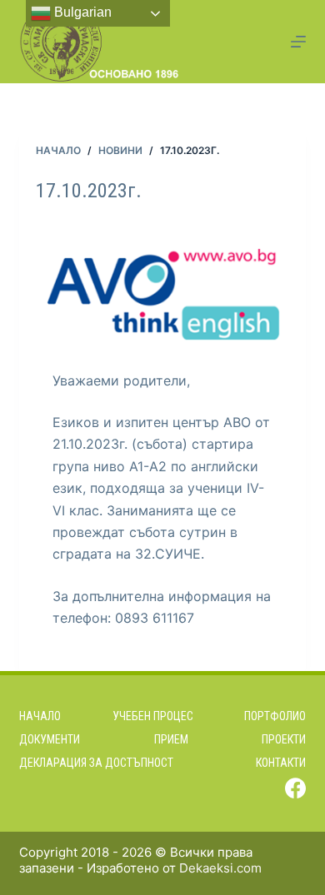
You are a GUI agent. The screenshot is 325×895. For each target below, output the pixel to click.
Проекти (284, 739)
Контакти (281, 762)
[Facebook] (295, 788)
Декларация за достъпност (96, 762)
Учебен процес (152, 716)
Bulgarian (81, 12)
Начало (40, 716)
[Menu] (298, 41)
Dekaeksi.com (220, 868)
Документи (49, 739)
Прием (171, 739)
